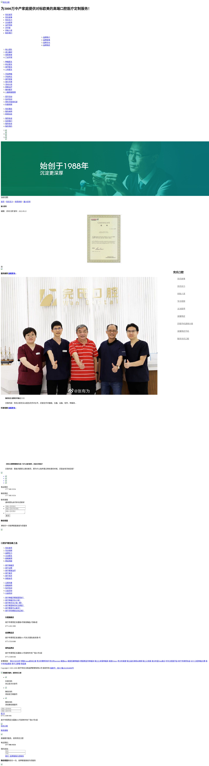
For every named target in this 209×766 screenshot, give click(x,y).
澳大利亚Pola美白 (158, 661)
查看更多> (12, 273)
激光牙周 (8, 82)
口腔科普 (8, 583)
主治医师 (8, 22)
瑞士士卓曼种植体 (101, 661)
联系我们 (8, 33)
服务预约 (8, 126)
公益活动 (8, 591)
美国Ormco (113, 661)
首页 (2, 202)
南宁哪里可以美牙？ (13, 608)
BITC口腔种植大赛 (198, 661)
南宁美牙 (8, 573)
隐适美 (23, 664)
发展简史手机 (183, 331)
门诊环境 (8, 57)
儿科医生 (8, 70)
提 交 (7, 515)
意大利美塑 (122, 661)
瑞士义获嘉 (146, 661)
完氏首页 (8, 15)
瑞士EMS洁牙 (15, 661)
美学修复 (8, 79)
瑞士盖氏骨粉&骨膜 (134, 661)
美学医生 (8, 67)
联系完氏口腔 (183, 339)
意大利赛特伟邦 (43, 661)
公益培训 (8, 593)
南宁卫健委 (16, 664)
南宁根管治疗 (10, 571)
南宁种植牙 (9, 565)
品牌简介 (46, 37)
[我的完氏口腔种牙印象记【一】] (79, 394)
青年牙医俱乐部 (11, 102)
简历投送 (8, 118)
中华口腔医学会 (171, 661)
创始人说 (8, 30)
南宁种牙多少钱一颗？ (14, 603)
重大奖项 (27, 202)
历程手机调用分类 (185, 324)
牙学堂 (7, 28)
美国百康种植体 (73, 661)
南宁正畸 (8, 568)
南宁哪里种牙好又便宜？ (14, 605)
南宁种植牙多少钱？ (13, 600)
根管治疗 (8, 87)
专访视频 (181, 301)
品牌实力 (8, 553)
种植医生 (8, 62)
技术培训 (8, 99)
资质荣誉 (8, 55)
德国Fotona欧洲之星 (28, 661)
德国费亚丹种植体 (87, 661)
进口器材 (8, 52)
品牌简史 (46, 45)
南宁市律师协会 (184, 661)
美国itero (64, 661)
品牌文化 (46, 42)
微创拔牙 (8, 90)
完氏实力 (8, 20)
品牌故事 (46, 40)
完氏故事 (8, 17)
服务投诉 (8, 124)
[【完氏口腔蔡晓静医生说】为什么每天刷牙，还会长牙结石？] (44, 460)
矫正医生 (8, 64)
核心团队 (8, 49)
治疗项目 (8, 25)
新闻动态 (8, 114)
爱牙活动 (8, 97)
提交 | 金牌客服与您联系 (14, 756)
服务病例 (8, 111)
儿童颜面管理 (10, 92)
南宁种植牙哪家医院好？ (14, 598)
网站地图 (8, 561)
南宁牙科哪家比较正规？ (14, 611)
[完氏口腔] (5, 2)
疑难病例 (8, 585)
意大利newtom (54, 661)
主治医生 (8, 556)
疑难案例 (8, 558)
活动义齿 (8, 84)
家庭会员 (8, 578)
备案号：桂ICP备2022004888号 (62, 668)
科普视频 (8, 104)
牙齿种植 (8, 74)
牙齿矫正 (8, 77)
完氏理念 (8, 109)
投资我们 (8, 121)
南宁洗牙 (8, 576)
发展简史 (181, 316)
